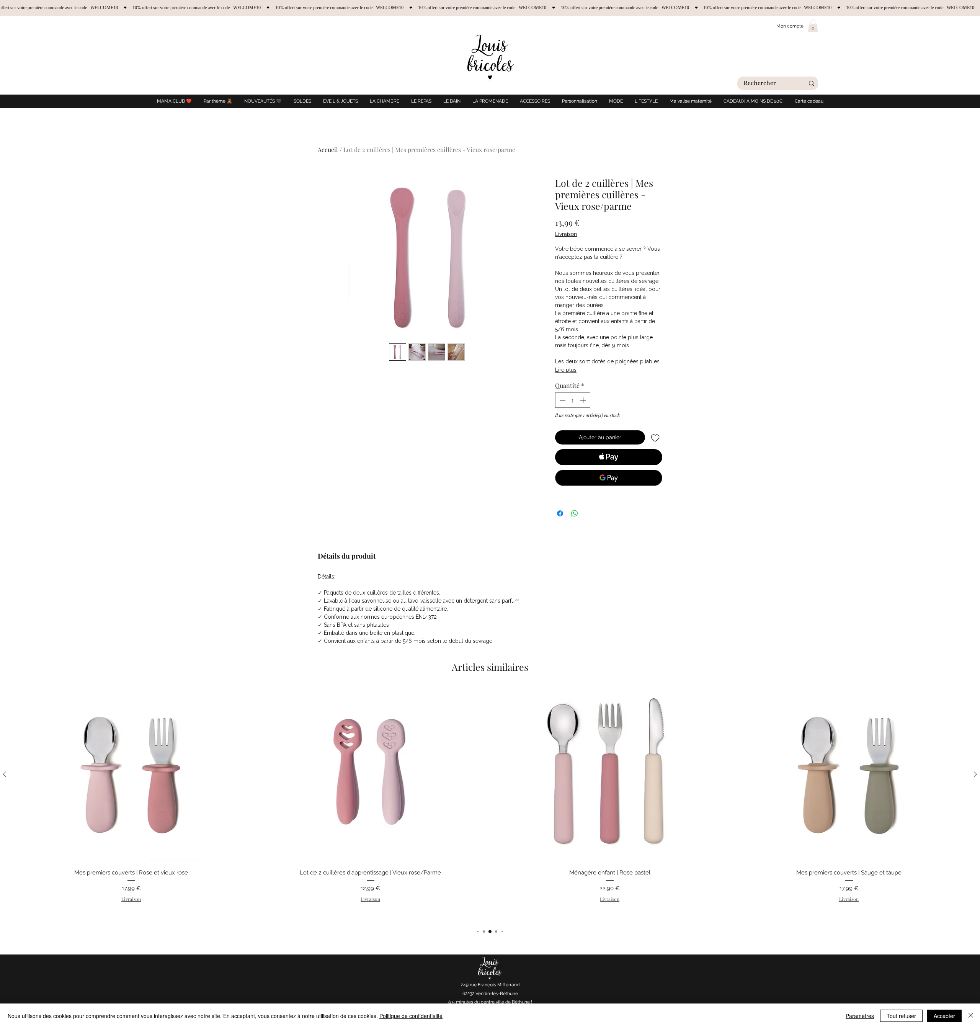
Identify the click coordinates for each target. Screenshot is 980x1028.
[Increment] (583, 400)
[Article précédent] (4, 774)
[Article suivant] (975, 774)
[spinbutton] (572, 400)
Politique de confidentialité (411, 1016)
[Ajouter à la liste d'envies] (655, 437)
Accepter (944, 1016)
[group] (490, 804)
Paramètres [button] (860, 1016)
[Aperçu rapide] (131, 774)
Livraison (566, 234)
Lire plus (566, 370)
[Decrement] (561, 400)
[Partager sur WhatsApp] (574, 513)
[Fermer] (970, 1016)
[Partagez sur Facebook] (560, 513)
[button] (813, 26)
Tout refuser (901, 1016)
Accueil (328, 149)
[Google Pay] (608, 478)
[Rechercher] (811, 83)
